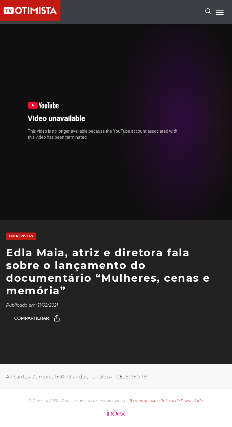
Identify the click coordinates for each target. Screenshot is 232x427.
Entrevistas (21, 236)
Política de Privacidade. (182, 400)
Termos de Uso (142, 400)
